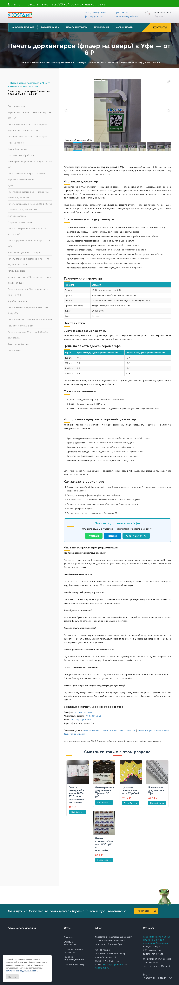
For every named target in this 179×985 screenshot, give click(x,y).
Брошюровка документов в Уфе (24, 252)
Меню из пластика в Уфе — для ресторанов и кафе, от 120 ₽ (30, 280)
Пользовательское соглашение (73, 950)
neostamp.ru (102, 967)
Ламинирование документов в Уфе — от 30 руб (30, 164)
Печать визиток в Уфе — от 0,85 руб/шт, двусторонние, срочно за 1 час (28, 127)
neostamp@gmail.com (127, 16)
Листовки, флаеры (17, 216)
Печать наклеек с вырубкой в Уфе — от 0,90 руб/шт (28, 310)
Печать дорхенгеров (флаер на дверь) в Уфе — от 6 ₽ (28, 292)
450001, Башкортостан (94, 12)
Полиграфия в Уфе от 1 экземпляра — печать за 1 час (77, 62)
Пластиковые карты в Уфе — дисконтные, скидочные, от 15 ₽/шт (29, 195)
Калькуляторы (124, 27)
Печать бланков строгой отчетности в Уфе (30, 319)
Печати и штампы (76, 27)
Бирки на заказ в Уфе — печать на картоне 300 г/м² (29, 115)
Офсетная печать (16, 106)
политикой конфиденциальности (21, 971)
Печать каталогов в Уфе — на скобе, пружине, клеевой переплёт (26, 176)
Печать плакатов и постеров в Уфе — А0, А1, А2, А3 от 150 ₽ (29, 261)
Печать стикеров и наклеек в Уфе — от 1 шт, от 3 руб (29, 231)
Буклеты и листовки (113, 730)
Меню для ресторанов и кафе (153, 730)
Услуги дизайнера (16, 270)
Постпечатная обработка (21, 155)
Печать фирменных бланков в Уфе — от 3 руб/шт (29, 243)
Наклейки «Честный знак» (20, 325)
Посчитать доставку (74, 964)
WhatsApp (94, 535)
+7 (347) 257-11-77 (136, 535)
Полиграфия (101, 27)
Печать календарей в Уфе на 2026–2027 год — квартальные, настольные (30, 207)
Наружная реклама (23, 27)
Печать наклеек (91, 730)
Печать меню (14, 350)
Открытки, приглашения (20, 222)
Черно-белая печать (18, 149)
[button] (169, 81)
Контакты (160, 27)
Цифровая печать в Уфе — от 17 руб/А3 (28, 136)
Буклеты (12, 185)
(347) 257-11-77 (123, 12)
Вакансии (68, 937)
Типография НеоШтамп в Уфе (34, 62)
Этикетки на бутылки (74, 734)
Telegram (112, 535)
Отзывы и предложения (70, 943)
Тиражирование (16, 142)
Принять (12, 977)
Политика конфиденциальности (74, 958)
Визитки (131, 730)
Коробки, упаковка (17, 301)
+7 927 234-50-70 (92, 716)
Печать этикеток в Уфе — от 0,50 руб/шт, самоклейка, (29, 335)
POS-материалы (50, 27)
